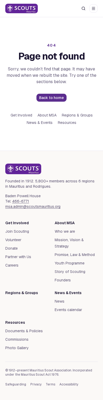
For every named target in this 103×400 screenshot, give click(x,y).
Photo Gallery (17, 347)
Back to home (51, 97)
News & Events (40, 122)
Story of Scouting (70, 271)
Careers (11, 265)
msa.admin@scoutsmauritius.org (32, 206)
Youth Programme (70, 263)
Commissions (17, 339)
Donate (11, 248)
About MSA (47, 115)
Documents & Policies (24, 331)
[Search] (83, 8)
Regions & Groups (77, 115)
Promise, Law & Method (75, 254)
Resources (67, 122)
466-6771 (20, 201)
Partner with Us (18, 256)
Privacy (35, 384)
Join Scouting (17, 231)
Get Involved (21, 115)
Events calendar (68, 309)
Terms (50, 384)
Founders (63, 280)
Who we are (65, 231)
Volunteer (13, 239)
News (59, 301)
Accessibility (68, 384)
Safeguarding (15, 384)
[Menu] (93, 8)
